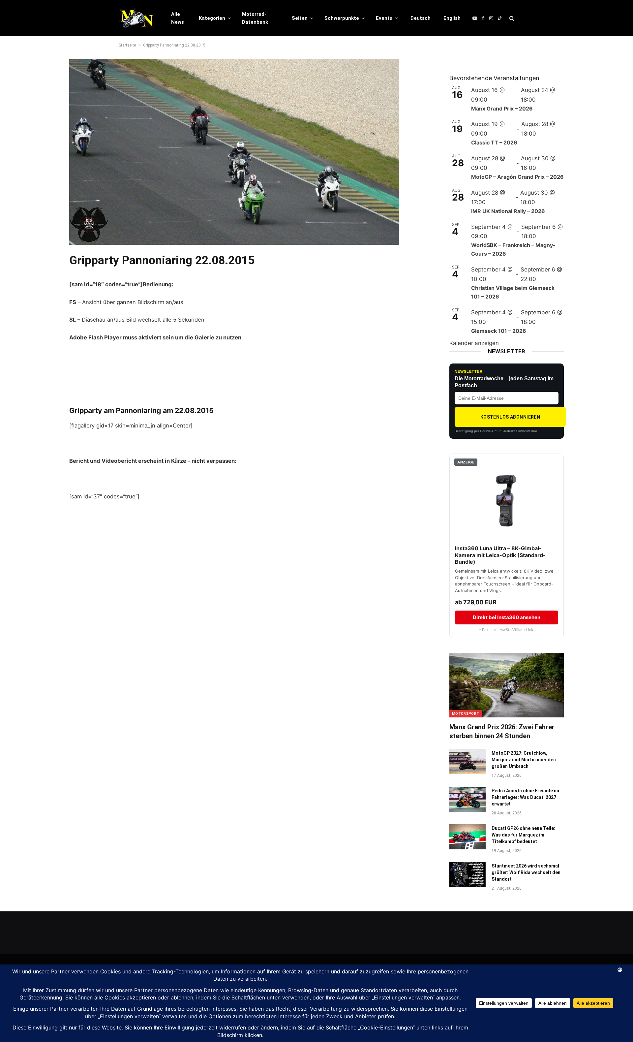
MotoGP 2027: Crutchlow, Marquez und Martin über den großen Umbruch (524, 759)
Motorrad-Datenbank (255, 18)
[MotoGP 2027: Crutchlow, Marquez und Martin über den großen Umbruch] (467, 761)
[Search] (511, 18)
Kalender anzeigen (474, 343)
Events (384, 18)
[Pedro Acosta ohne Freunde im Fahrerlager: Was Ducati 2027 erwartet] (467, 799)
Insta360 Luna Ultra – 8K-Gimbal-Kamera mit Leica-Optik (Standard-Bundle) (500, 555)
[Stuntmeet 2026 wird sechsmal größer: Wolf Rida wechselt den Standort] (467, 874)
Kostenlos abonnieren (510, 417)
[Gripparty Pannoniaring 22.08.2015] (234, 243)
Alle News (177, 18)
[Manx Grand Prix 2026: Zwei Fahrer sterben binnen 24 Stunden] (506, 685)
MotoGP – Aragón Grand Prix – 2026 (517, 177)
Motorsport (465, 713)
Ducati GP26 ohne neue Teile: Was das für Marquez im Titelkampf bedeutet (523, 835)
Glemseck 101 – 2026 (498, 331)
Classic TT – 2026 (494, 142)
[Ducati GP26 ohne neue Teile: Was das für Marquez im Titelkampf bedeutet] (467, 836)
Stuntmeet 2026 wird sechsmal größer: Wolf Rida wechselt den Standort (526, 872)
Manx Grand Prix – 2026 (502, 108)
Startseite (127, 45)
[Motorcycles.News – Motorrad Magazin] (136, 18)
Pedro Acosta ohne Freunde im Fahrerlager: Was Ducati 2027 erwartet (525, 797)
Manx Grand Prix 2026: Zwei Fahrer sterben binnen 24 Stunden (502, 731)
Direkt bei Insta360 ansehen (506, 617)
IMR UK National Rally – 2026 (508, 211)
